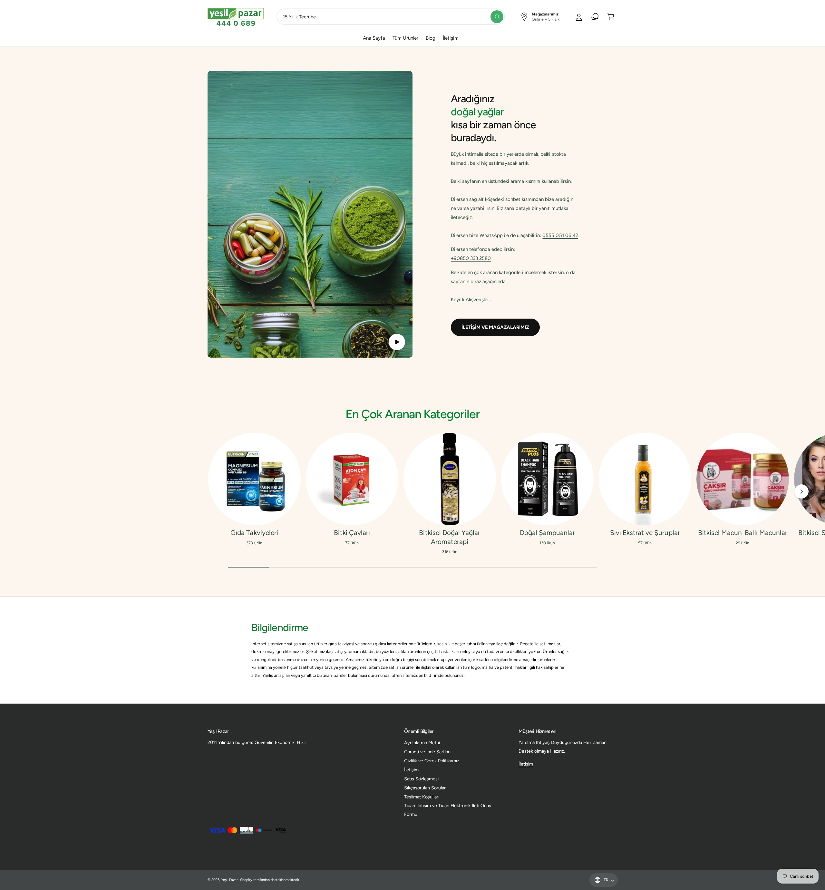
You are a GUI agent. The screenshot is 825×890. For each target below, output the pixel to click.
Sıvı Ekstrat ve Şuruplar (645, 533)
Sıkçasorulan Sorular (425, 788)
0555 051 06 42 (560, 235)
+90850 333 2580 (471, 258)
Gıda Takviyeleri (254, 533)
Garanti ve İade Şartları (427, 752)
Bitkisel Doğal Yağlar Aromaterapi (449, 537)
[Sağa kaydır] (801, 491)
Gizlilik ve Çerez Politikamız (431, 761)
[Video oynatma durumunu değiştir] (397, 342)
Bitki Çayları (352, 533)
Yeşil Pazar (229, 880)
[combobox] (391, 17)
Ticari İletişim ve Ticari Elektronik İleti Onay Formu (448, 810)
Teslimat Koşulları (421, 797)
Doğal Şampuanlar (547, 533)
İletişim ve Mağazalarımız (495, 327)
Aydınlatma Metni (422, 743)
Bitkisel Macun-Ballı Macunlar (742, 533)
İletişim (411, 770)
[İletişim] (595, 17)
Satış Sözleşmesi (421, 779)
